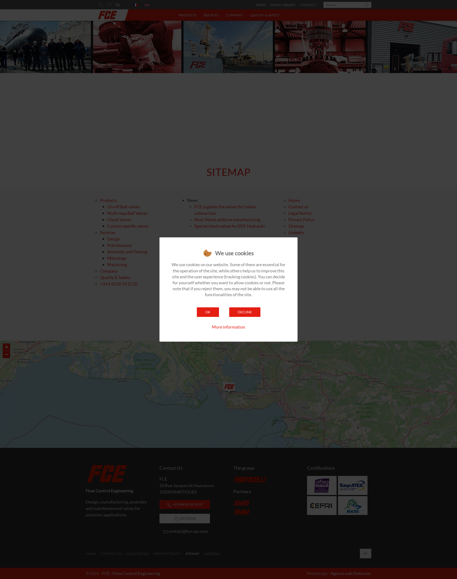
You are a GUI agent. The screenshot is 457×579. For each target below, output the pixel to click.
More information (228, 326)
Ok (207, 312)
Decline (245, 312)
